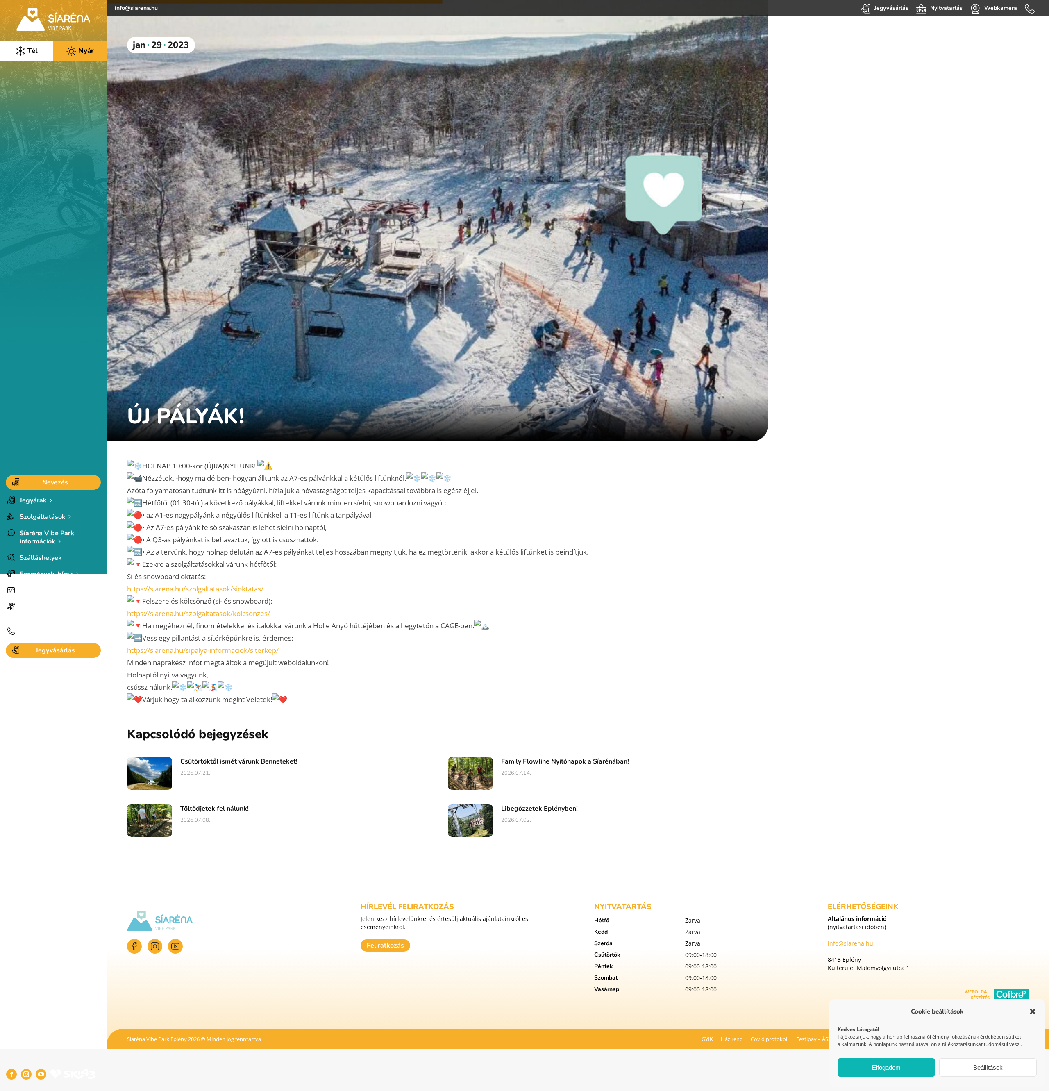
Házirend (732, 1039)
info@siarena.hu (136, 8)
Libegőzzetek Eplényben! (539, 809)
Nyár (85, 50)
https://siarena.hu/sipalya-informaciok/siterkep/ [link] (203, 650)
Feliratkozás (385, 945)
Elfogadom (886, 1067)
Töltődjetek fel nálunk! (214, 809)
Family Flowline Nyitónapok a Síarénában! (565, 761)
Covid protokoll (769, 1039)
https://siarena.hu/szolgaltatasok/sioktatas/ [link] (195, 588)
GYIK (707, 1039)
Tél (31, 50)
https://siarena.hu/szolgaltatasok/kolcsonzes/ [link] (198, 613)
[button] (1033, 1011)
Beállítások (988, 1067)
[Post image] (149, 773)
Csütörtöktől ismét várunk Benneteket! (238, 761)
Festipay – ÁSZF (815, 1039)
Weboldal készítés (977, 995)
